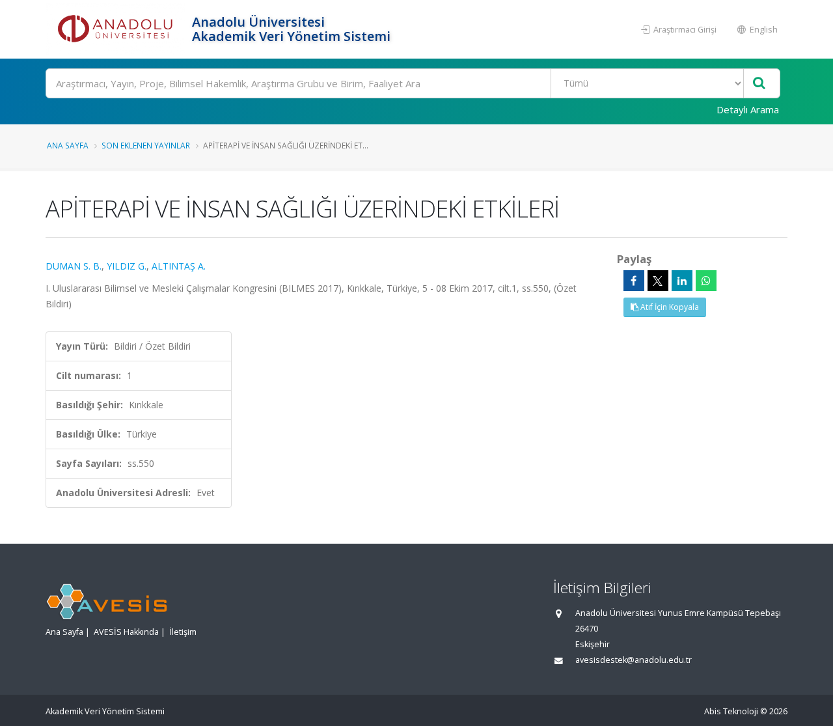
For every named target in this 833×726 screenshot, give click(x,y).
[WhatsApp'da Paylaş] (706, 280)
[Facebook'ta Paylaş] (633, 280)
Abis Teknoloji (731, 711)
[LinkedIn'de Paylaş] (682, 280)
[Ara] (759, 83)
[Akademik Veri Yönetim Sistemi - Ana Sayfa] (117, 29)
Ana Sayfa (68, 145)
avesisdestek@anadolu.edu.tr (633, 659)
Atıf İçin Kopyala (668, 307)
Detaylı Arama (748, 109)
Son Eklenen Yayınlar (146, 145)
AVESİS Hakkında (126, 631)
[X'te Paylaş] (658, 280)
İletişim (183, 631)
